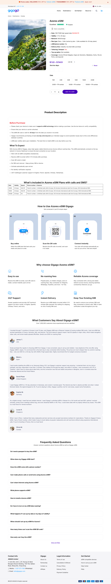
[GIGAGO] (14, 10)
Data (51, 75)
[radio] (52, 70)
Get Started (78, 11)
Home (59, 11)
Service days (54, 65)
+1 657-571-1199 (20, 6)
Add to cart (70, 92)
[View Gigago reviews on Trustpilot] (61, 24)
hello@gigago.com (19, 571)
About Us (88, 11)
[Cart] (101, 10)
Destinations (67, 11)
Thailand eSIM (79, 2)
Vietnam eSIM (50, 2)
